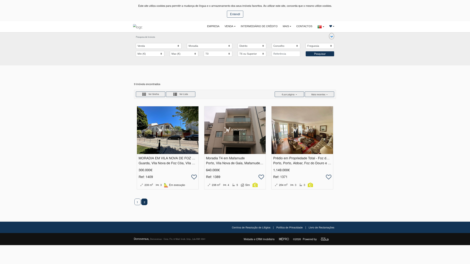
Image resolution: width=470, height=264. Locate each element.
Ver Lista (183, 94)
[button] (331, 36)
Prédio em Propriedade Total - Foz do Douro (305, 157)
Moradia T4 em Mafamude (225, 157)
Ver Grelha (153, 94)
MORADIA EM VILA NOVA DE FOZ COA (169, 157)
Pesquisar (320, 54)
